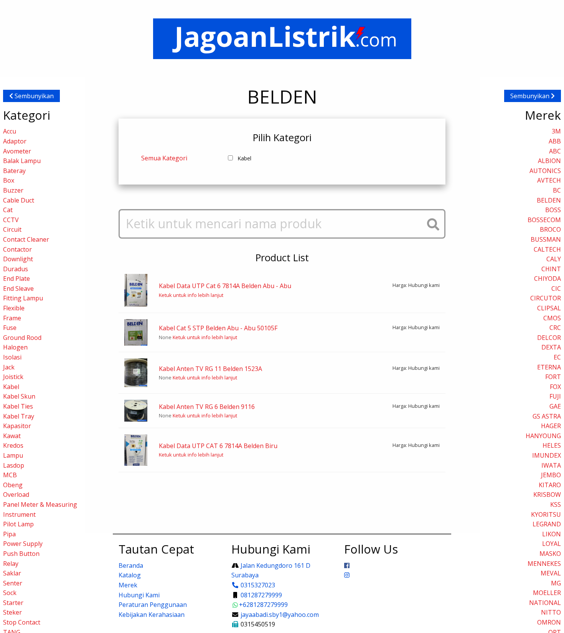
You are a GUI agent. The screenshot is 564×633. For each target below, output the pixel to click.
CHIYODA (547, 278)
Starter (13, 602)
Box (8, 180)
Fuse (9, 327)
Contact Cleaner (26, 239)
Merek (128, 585)
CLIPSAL (549, 308)
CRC (555, 327)
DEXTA (551, 347)
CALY (553, 259)
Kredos (13, 445)
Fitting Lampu (23, 298)
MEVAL (551, 573)
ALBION (549, 161)
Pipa (9, 534)
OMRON (549, 622)
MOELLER (547, 592)
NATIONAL (545, 602)
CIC (556, 288)
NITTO (551, 612)
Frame (12, 318)
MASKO (550, 553)
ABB (555, 141)
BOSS (553, 210)
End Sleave (18, 288)
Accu (9, 131)
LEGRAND (547, 524)
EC (557, 357)
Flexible (14, 308)
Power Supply (23, 543)
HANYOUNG (543, 436)
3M (556, 131)
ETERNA (549, 367)
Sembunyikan (33, 96)
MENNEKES (544, 563)
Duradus (15, 269)
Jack (9, 367)
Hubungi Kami (139, 595)
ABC (555, 151)
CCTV (11, 220)
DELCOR (549, 337)
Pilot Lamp (18, 524)
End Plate (16, 278)
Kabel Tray (18, 416)
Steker (12, 612)
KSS (555, 504)
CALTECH (547, 249)
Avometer (17, 151)
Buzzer (13, 190)
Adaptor (14, 141)
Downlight (18, 259)
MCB (10, 475)
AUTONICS (545, 170)
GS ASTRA (547, 416)
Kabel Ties (18, 406)
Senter (12, 583)
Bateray (14, 170)
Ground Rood (22, 337)
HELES (552, 445)
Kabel (11, 386)
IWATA (551, 465)
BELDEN (549, 200)
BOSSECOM (544, 220)
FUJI (555, 396)
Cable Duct (18, 200)
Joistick (13, 377)
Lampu (13, 455)
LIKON (551, 534)
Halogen (15, 347)
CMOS (552, 318)
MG (556, 583)
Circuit (12, 229)
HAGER (551, 426)
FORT (553, 377)
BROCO (550, 229)
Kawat (12, 436)
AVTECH (549, 180)
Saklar (12, 573)
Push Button (21, 553)
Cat (8, 210)
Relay (10, 563)
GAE (555, 406)
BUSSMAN (546, 239)
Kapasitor (17, 426)
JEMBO (551, 475)
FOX (555, 386)
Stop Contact (21, 622)
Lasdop (13, 465)
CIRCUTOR (545, 298)
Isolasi (12, 357)
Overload (16, 494)
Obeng (13, 485)
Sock (9, 592)
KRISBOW (547, 494)
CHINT (551, 269)
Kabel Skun (19, 396)
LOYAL (551, 543)
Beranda (131, 565)
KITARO (550, 485)
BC (557, 190)
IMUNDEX (546, 455)
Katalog (130, 575)
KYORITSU (546, 514)
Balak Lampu (22, 161)
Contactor (17, 249)
